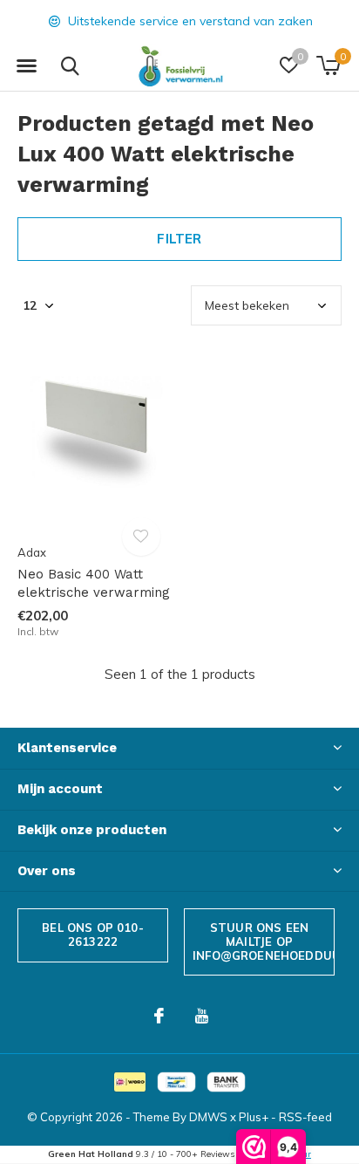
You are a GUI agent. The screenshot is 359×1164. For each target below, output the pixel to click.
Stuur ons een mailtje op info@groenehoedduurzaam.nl (264, 941)
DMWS (208, 1117)
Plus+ (253, 1117)
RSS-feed (305, 1117)
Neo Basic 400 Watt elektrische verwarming (93, 583)
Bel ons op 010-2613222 (93, 934)
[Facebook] (159, 1015)
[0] (328, 65)
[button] (26, 66)
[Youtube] (201, 1015)
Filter (179, 238)
